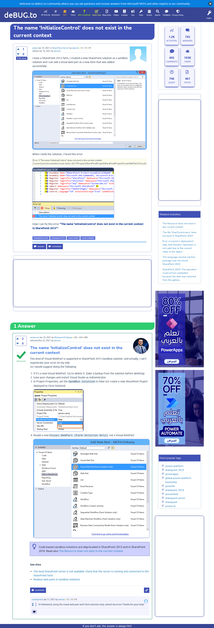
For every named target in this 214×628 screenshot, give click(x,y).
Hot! (65, 15)
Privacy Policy (177, 15)
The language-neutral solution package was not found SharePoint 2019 (179, 261)
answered (34, 337)
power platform (174, 466)
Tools (141, 15)
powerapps (171, 474)
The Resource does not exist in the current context (91, 551)
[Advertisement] (82, 283)
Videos (116, 15)
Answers (187, 40)
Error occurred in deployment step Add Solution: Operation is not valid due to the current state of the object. (179, 246)
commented (37, 599)
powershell (171, 494)
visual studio (73, 238)
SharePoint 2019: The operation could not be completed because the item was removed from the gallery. (179, 275)
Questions (55, 15)
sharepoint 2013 (58, 238)
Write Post (96, 15)
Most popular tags (170, 458)
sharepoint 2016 (174, 490)
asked (35, 48)
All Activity (45, 15)
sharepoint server (41, 238)
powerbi (170, 486)
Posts (187, 82)
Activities (171, 40)
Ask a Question (84, 15)
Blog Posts (106, 15)
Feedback (167, 15)
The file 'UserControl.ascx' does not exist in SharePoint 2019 (179, 234)
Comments (172, 61)
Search (157, 15)
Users (73, 15)
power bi (170, 506)
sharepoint (171, 502)
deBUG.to (20, 15)
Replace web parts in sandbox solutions (56, 579)
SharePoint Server (60, 48)
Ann (132, 15)
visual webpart (88, 238)
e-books (124, 15)
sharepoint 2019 (174, 470)
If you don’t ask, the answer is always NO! (107, 625)
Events (149, 15)
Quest (171, 82)
